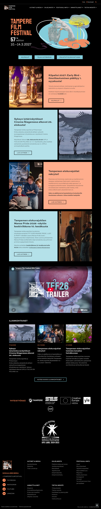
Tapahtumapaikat (82, 468)
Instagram (11, 485)
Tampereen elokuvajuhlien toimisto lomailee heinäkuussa (78, 350)
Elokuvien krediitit (33, 492)
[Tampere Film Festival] (9, 7)
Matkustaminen (81, 475)
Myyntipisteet (81, 466)
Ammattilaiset (76, 7)
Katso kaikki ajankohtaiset (49, 379)
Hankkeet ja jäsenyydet (60, 492)
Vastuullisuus (56, 499)
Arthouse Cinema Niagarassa (39, 247)
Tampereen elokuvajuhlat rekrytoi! (49, 349)
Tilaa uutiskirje (44, 57)
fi (82, 2)
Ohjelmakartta (57, 473)
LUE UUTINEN (22, 153)
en (84, 2)
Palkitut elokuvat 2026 (70, 57)
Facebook (11, 480)
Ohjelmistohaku (57, 475)
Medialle (30, 466)
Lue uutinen (56, 202)
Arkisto (54, 496)
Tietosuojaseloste (25, 507)
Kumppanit (80, 477)
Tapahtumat (56, 470)
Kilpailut (25, 57)
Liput (78, 464)
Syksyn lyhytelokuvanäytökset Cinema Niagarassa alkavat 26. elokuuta (21, 352)
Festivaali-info (62, 7)
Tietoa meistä (89, 7)
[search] (96, 2)
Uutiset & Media (36, 7)
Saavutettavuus (81, 470)
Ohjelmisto (48, 7)
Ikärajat (79, 479)
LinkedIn (10, 493)
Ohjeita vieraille (32, 496)
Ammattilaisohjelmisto (35, 490)
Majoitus (79, 473)
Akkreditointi (31, 494)
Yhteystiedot (56, 488)
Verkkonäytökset (58, 466)
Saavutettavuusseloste (9, 507)
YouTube (10, 489)
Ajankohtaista (32, 464)
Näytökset (55, 468)
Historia (54, 494)
